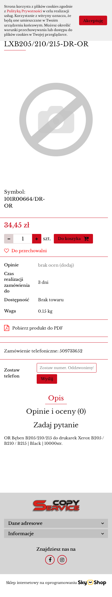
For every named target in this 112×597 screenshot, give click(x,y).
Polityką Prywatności (24, 11)
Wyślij (47, 378)
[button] (56, 523)
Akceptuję (93, 20)
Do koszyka (70, 238)
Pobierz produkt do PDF (37, 328)
